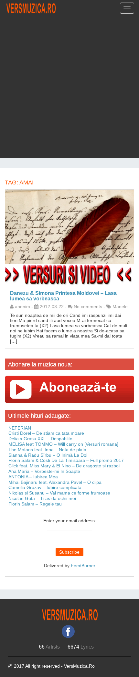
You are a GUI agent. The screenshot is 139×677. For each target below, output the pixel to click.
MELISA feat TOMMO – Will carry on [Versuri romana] (63, 444)
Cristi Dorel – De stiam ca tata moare (46, 433)
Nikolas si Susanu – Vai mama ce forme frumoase (59, 492)
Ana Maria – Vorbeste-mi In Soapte (44, 471)
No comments (88, 306)
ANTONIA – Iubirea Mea (33, 476)
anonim (22, 306)
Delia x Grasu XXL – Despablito (40, 438)
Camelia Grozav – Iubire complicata (44, 487)
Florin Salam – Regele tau (35, 503)
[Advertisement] (69, 88)
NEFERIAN (19, 428)
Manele (120, 306)
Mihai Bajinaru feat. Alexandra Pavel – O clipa (55, 482)
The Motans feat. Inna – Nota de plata (47, 449)
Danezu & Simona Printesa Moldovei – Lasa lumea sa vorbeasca (63, 295)
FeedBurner (83, 565)
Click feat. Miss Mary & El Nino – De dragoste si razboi (64, 465)
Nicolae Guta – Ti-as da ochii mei (42, 498)
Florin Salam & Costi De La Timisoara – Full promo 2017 (66, 460)
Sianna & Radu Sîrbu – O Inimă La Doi (47, 455)
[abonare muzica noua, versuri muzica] (69, 388)
